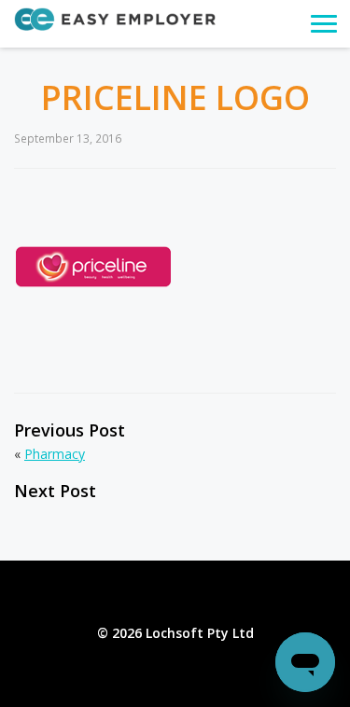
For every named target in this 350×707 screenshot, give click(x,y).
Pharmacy (54, 454)
